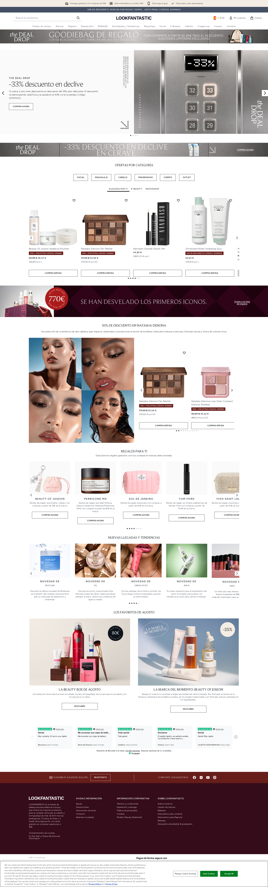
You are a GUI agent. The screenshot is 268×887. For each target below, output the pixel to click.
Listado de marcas (166, 807)
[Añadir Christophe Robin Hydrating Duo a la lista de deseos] (230, 200)
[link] (237, 18)
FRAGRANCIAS (145, 177)
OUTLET (187, 177)
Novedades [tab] (152, 189)
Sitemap (162, 820)
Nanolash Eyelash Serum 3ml (149, 248)
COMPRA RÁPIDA (53, 273)
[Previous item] (31, 238)
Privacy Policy (94, 884)
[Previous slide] (3, 93)
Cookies (121, 814)
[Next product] (232, 390)
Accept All (228, 874)
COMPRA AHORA (21, 106)
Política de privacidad (127, 810)
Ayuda (79, 804)
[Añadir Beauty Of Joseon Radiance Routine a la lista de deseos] (74, 200)
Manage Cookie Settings (185, 874)
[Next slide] (265, 93)
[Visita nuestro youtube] (208, 777)
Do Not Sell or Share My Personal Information (44, 837)
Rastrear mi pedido (85, 817)
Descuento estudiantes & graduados (175, 824)
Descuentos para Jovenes (170, 814)
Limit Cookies (209, 874)
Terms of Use (111, 884)
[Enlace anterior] (31, 495)
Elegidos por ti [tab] (118, 189)
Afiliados (162, 810)
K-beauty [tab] (136, 189)
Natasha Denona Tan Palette (97, 248)
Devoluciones (82, 807)
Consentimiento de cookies (42, 833)
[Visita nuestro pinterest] (214, 777)
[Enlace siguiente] (237, 495)
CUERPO (168, 177)
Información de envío (86, 810)
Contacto (80, 814)
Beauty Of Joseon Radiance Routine (49, 248)
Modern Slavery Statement (129, 817)
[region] (134, 874)
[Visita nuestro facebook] (194, 777)
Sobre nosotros (165, 804)
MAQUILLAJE (101, 177)
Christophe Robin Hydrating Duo (203, 248)
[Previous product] (141, 390)
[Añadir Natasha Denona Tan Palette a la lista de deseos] (126, 200)
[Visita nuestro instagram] (201, 777)
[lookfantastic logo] (134, 18)
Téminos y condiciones (127, 804)
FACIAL (80, 177)
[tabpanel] (134, 238)
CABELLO (122, 177)
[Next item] (237, 238)
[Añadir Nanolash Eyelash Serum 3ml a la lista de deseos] (178, 200)
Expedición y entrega (127, 807)
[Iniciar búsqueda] (78, 18)
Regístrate (100, 777)
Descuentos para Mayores (170, 817)
